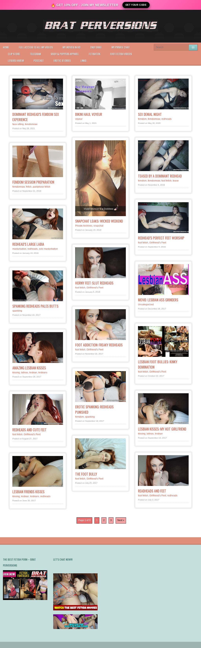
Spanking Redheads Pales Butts (35, 306)
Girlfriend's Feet (157, 242)
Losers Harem (16, 60)
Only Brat (96, 47)
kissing (16, 372)
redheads (166, 119)
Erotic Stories (62, 60)
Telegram (35, 54)
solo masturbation (48, 248)
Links (83, 60)
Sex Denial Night (150, 114)
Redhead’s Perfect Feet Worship (161, 237)
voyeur (78, 119)
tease (176, 180)
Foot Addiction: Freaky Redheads (99, 344)
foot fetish (166, 180)
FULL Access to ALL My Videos (36, 47)
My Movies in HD (71, 47)
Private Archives (83, 225)
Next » (120, 520)
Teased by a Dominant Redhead (160, 176)
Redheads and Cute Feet (29, 429)
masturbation (19, 248)
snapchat (98, 225)
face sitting (18, 124)
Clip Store (14, 54)
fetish (29, 186)
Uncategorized (146, 304)
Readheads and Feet (152, 490)
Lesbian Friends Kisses (28, 491)
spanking (17, 310)
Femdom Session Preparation (33, 182)
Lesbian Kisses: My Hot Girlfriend (162, 428)
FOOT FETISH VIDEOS (121, 54)
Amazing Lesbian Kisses (29, 367)
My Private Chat (120, 47)
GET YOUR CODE (136, 5)
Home (6, 47)
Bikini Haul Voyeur (88, 114)
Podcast (39, 60)
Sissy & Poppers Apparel (65, 54)
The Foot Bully (86, 474)
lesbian (33, 372)
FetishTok (94, 54)
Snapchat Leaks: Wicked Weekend (99, 221)
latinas (24, 372)
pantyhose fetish (41, 186)
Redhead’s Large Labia (28, 244)
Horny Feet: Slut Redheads (94, 282)
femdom (142, 119)
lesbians (42, 372)
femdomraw (31, 124)
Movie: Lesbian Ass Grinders (158, 299)
